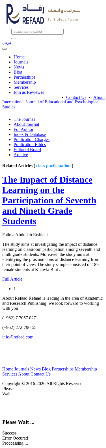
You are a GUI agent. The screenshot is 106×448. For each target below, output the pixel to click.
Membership (25, 82)
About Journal (26, 124)
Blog (18, 72)
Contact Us (76, 97)
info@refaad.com (17, 337)
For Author (23, 129)
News (19, 67)
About (99, 97)
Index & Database (30, 134)
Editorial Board (27, 149)
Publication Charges (31, 139)
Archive (21, 154)
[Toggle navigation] (4, 49)
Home (19, 56)
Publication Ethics (30, 144)
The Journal (24, 119)
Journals (21, 62)
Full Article (12, 279)
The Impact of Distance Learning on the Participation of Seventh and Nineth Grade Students (49, 200)
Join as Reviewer (29, 92)
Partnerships (24, 77)
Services (21, 87)
